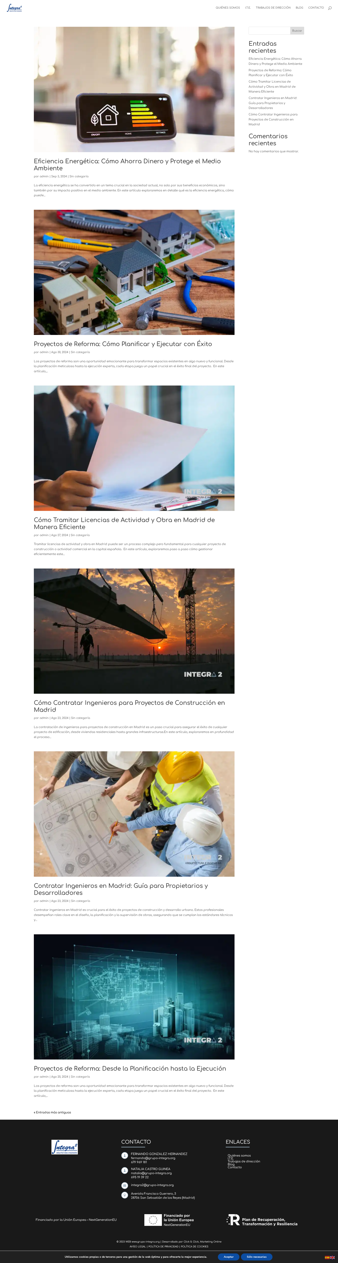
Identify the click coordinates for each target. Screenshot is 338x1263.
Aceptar (229, 1257)
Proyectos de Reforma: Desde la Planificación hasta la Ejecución (130, 1069)
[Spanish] (327, 1257)
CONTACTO (316, 7)
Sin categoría (78, 176)
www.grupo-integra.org (146, 1241)
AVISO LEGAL (138, 1246)
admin (44, 176)
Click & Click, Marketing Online (202, 1241)
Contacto (235, 1167)
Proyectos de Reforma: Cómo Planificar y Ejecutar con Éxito (123, 344)
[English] (332, 1257)
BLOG (299, 7)
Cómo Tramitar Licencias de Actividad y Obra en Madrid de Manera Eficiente (272, 86)
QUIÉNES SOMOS (228, 7)
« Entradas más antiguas (52, 1112)
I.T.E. (248, 7)
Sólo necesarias (257, 1257)
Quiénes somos (239, 1155)
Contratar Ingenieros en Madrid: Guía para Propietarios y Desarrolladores (273, 103)
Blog (231, 1164)
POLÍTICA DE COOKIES (194, 1246)
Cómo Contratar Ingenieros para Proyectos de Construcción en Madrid (273, 119)
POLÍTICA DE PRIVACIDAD (163, 1246)
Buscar (297, 30)
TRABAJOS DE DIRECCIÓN (273, 7)
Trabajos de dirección (244, 1161)
